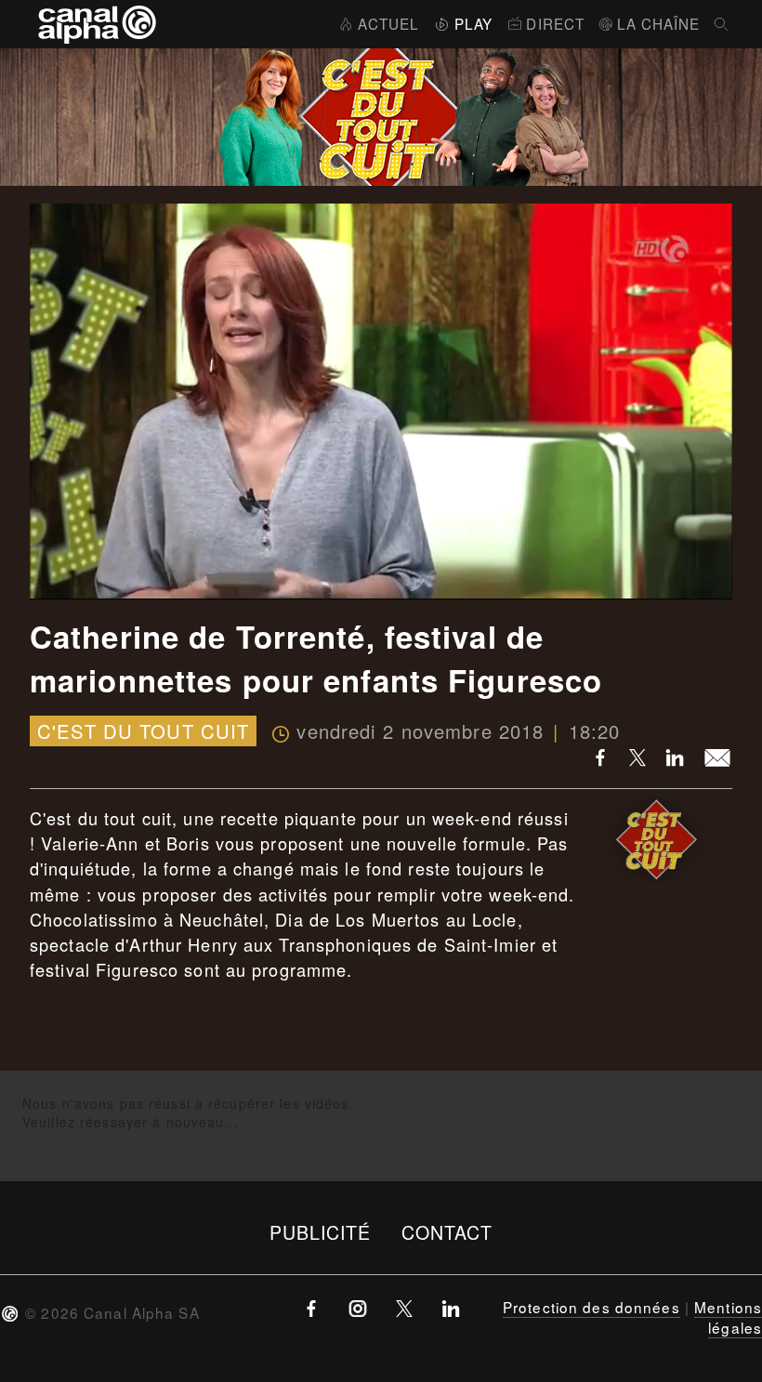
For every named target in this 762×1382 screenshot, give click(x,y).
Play (473, 23)
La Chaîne (658, 23)
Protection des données (591, 1306)
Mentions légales (728, 1316)
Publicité (320, 1231)
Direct (555, 23)
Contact (447, 1231)
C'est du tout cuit (143, 730)
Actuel (388, 23)
